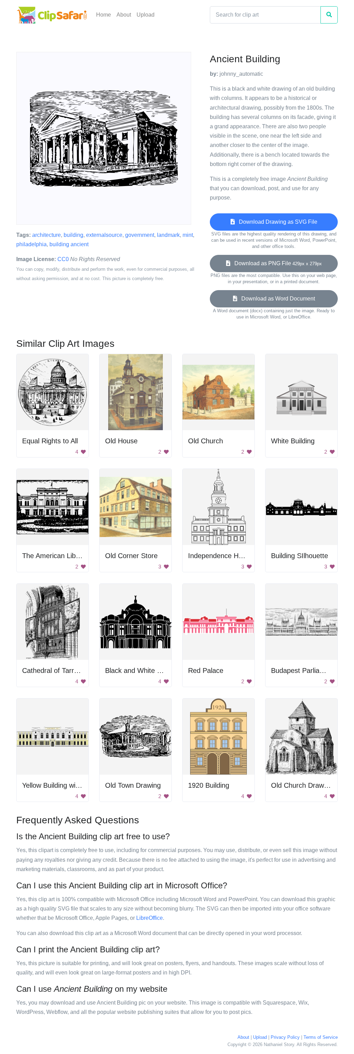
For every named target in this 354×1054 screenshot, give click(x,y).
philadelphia (31, 244)
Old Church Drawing (302, 785)
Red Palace (205, 670)
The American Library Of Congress (75, 556)
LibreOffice (149, 918)
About (124, 15)
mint (188, 235)
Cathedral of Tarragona (57, 670)
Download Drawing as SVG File (276, 222)
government (139, 235)
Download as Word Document (276, 299)
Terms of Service (321, 1037)
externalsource (104, 235)
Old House (121, 441)
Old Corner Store (131, 556)
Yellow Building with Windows (66, 785)
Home (103, 15)
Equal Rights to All (50, 441)
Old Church (205, 441)
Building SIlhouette (299, 556)
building (73, 235)
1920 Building (208, 785)
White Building (293, 441)
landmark (168, 235)
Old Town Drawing (133, 785)
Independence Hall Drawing (230, 556)
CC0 (63, 259)
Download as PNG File (276, 263)
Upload (146, 15)
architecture (46, 235)
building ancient (68, 244)
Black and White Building (143, 670)
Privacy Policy (285, 1037)
